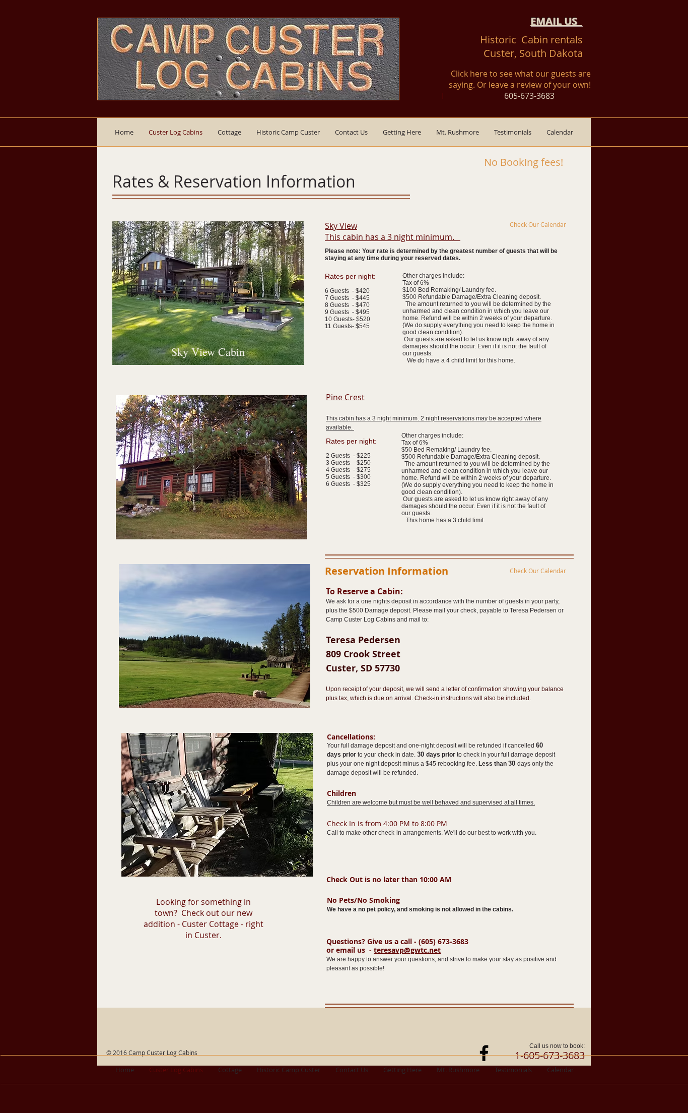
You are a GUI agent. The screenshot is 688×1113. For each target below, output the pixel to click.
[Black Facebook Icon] (484, 1053)
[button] (229, 132)
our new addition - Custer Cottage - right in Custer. (203, 918)
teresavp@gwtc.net (407, 950)
